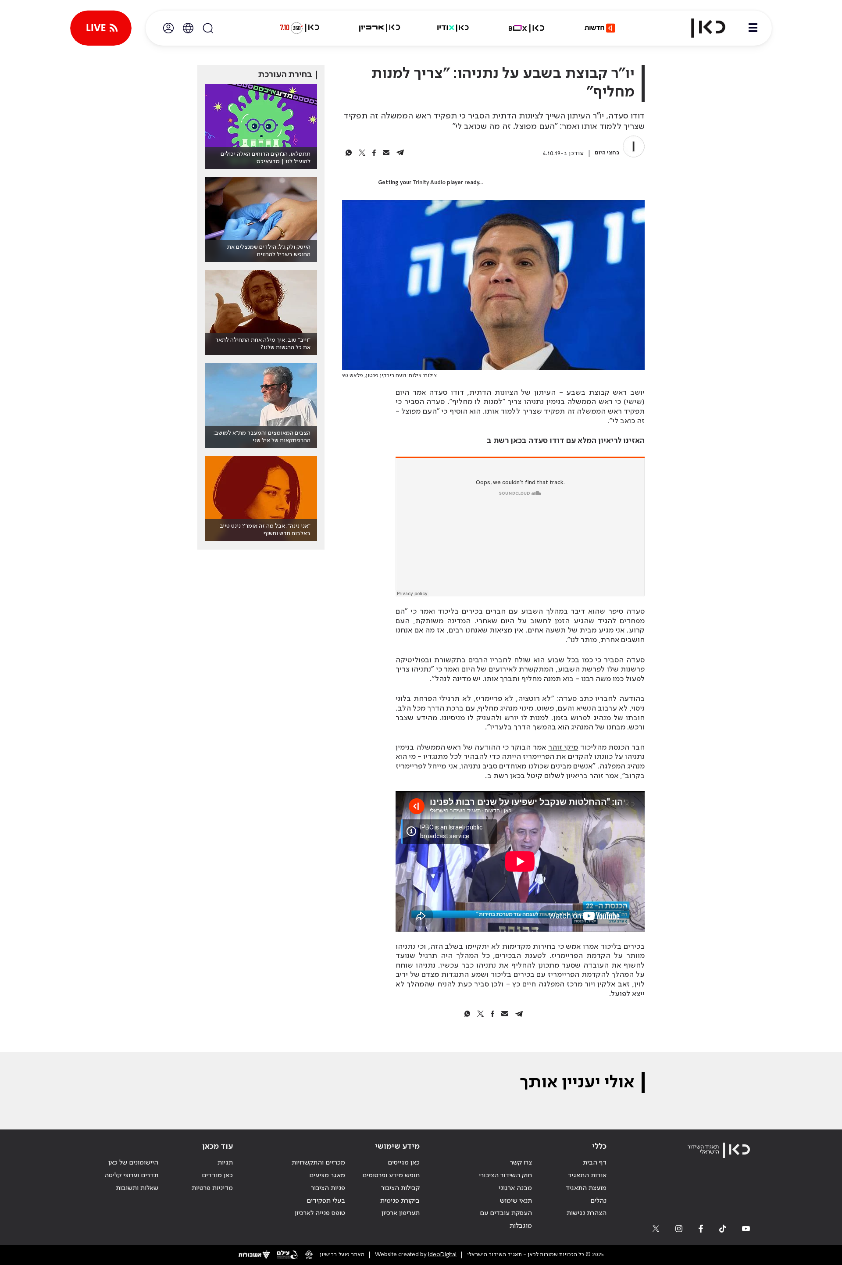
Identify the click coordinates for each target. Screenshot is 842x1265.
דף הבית (595, 1162)
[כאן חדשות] (600, 28)
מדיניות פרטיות (212, 1188)
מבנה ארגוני (515, 1188)
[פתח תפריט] (753, 28)
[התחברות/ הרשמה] (168, 28)
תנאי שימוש (516, 1200)
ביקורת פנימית (400, 1200)
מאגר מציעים (327, 1175)
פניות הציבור (328, 1188)
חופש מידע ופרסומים (391, 1175)
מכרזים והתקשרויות (318, 1162)
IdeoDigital (442, 1255)
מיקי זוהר (563, 747)
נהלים (598, 1200)
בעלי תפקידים (326, 1200)
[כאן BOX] (527, 28)
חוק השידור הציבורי (505, 1175)
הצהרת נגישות (587, 1213)
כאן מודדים (217, 1175)
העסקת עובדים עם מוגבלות (506, 1219)
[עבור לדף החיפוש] (208, 28)
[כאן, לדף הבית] (701, 28)
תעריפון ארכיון (401, 1213)
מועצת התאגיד (586, 1188)
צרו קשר (521, 1162)
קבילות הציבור (400, 1188)
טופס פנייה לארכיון (320, 1213)
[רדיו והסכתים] (453, 28)
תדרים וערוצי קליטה (131, 1175)
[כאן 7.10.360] (299, 28)
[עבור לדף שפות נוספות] (188, 28)
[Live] (101, 28)
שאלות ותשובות (137, 1188)
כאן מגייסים (404, 1162)
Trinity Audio (429, 183)
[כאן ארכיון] (379, 28)
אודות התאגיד (587, 1175)
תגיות (225, 1162)
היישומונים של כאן (133, 1162)
